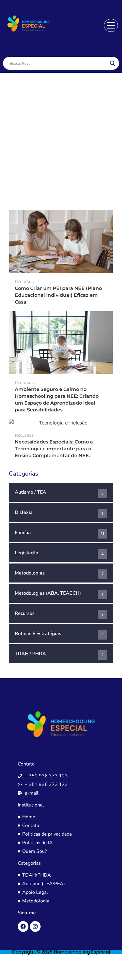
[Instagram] (35, 926)
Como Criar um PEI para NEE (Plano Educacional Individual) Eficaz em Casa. (58, 295)
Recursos (24, 281)
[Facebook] (23, 926)
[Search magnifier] (112, 63)
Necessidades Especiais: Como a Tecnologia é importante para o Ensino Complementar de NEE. (54, 448)
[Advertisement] (61, 137)
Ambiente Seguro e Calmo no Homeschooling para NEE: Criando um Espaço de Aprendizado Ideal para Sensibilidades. (57, 399)
